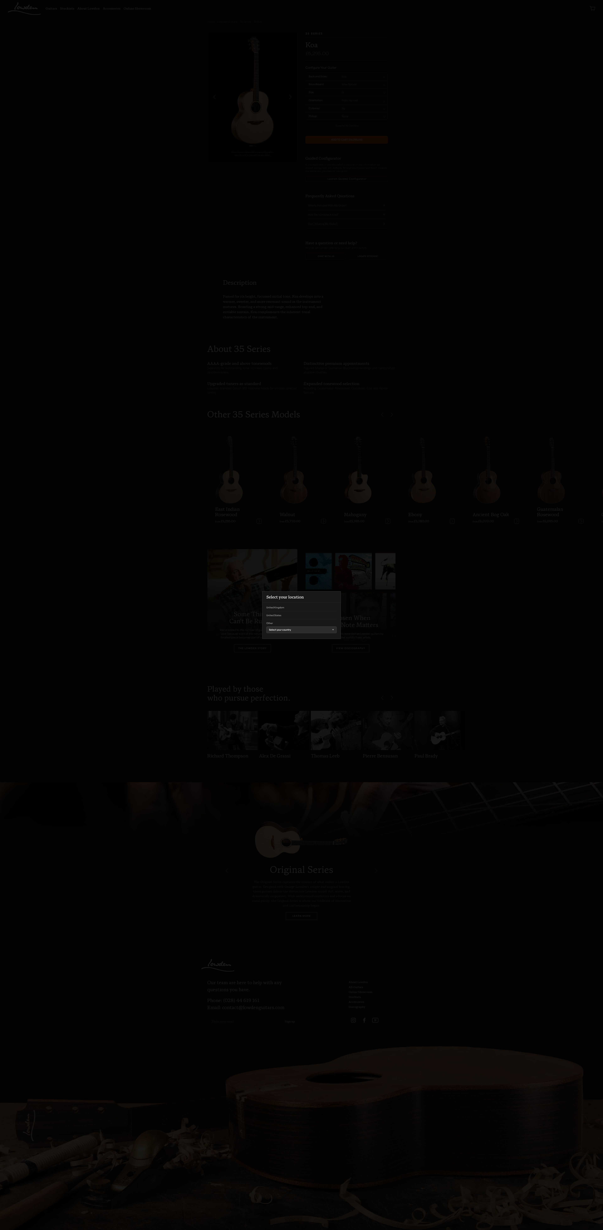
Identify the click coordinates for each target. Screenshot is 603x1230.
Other (269, 623)
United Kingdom (275, 607)
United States (273, 615)
